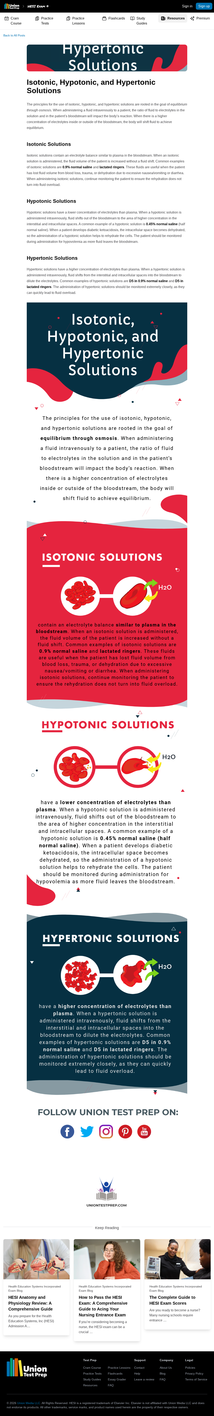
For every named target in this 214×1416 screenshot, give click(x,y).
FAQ (111, 1385)
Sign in (187, 6)
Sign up (204, 6)
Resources (176, 18)
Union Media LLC (28, 1403)
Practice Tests (47, 21)
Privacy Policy (194, 1373)
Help (137, 1373)
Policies (190, 1367)
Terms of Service (196, 1379)
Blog (163, 1373)
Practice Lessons (78, 21)
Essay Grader (117, 1379)
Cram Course (16, 21)
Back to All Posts (14, 35)
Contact (139, 1367)
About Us (166, 1367)
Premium (203, 18)
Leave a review (144, 1379)
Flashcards (116, 18)
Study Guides (141, 21)
